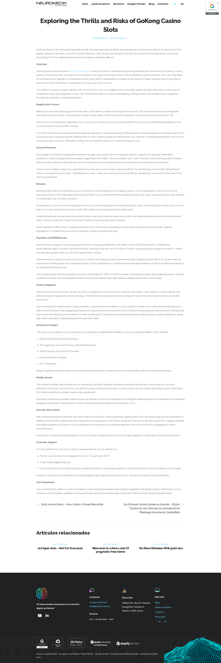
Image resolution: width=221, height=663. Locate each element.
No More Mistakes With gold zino (161, 548)
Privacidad (160, 617)
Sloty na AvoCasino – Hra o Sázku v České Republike (72, 504)
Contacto (162, 4)
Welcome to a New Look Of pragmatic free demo (110, 549)
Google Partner (136, 4)
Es (175, 4)
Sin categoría (118, 38)
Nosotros (118, 4)
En (182, 4)
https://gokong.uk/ (79, 71)
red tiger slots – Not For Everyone (60, 548)
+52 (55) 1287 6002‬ (98, 602)
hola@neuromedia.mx (99, 606)
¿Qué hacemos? (100, 4)
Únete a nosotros (163, 607)
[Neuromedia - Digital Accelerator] (51, 5)
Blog (151, 4)
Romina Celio (100, 38)
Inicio (85, 4)
